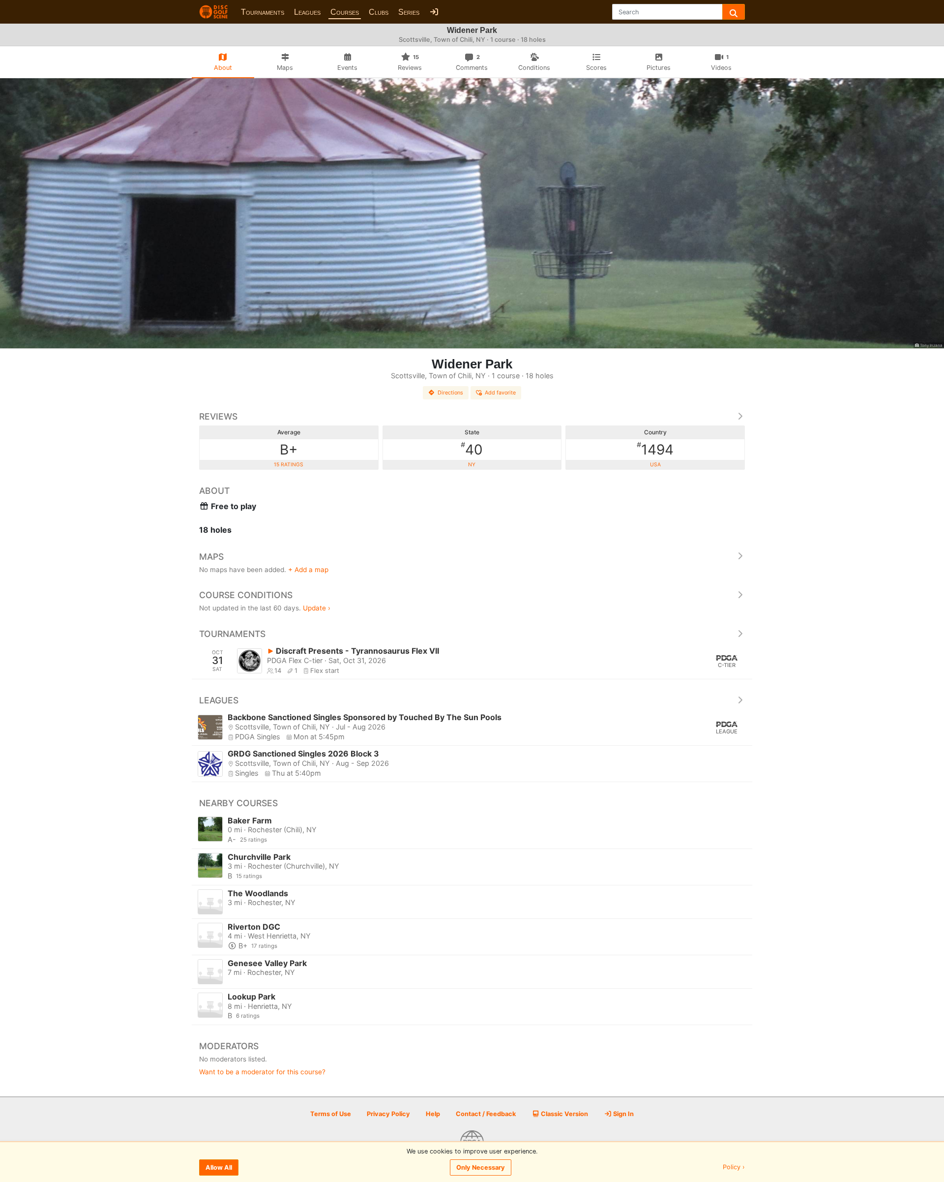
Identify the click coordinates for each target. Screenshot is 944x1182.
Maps (211, 556)
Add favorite (500, 392)
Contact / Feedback (486, 1114)
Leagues (307, 12)
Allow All (219, 1167)
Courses (344, 12)
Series (408, 12)
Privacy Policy (388, 1114)
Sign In (623, 1114)
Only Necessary (480, 1167)
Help (433, 1114)
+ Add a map (308, 570)
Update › (316, 608)
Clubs (378, 12)
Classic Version (563, 1114)
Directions (450, 392)
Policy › (734, 1167)
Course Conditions (246, 595)
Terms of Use (330, 1114)
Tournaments (262, 12)
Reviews (218, 416)
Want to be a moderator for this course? (262, 1072)
